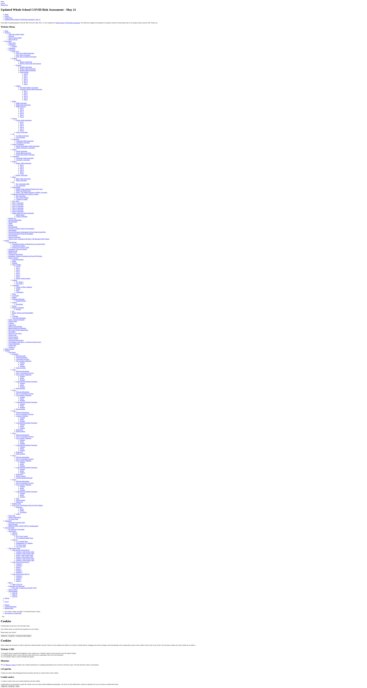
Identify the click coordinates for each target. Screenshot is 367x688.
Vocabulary (23, 512)
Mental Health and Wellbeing (17, 328)
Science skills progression (24, 120)
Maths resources (21, 106)
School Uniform (13, 338)
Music (14, 177)
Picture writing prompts (23, 278)
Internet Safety (12, 321)
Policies (14, 46)
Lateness (11, 323)
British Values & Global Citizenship (23, 213)
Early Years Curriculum (23, 55)
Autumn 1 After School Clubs (25, 552)
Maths (14, 101)
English (14, 58)
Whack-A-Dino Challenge (24, 287)
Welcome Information (22, 371)
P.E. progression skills (22, 184)
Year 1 (26, 75)
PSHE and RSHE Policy (23, 191)
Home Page (4, 5)
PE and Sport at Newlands (16, 529)
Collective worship (21, 199)
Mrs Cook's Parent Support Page (18, 330)
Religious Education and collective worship (25, 194)
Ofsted (10, 223)
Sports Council (12, 589)
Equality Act (12, 218)
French (14, 149)
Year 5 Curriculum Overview (25, 459)
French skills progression (23, 153)
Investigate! (19, 304)
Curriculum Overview (22, 359)
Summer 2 (19, 572)
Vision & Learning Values (16, 34)
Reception (15, 354)
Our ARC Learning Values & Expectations (21, 228)
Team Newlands (9, 528)
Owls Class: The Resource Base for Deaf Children (27, 505)
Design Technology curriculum (25, 148)
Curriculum (11, 50)
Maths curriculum (21, 103)
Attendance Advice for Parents (17, 249)
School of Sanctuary (14, 237)
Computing (15, 139)
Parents (7, 16)
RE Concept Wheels (22, 197)
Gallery (18, 514)
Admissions (11, 44)
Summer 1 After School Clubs (25, 558)
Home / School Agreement (16, 320)
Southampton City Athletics (24, 543)
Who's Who (12, 43)
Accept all (11, 636)
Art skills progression (22, 136)
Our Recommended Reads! (24, 478)
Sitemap (7, 605)
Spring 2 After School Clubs (24, 557)
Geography (15, 156)
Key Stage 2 (20, 283)
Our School (8, 41)
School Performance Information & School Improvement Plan (27, 232)
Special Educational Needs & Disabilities (20, 234)
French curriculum (21, 151)
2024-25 (14, 533)
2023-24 (14, 534)
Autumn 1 (19, 564)
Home (6, 14)
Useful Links (12, 345)
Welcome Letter (21, 356)
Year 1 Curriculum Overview (25, 373)
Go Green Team (13, 519)
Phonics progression (26, 62)
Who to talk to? (13, 39)
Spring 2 (18, 569)
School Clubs (12, 335)
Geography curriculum (23, 160)
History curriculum (21, 175)
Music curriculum (21, 180)
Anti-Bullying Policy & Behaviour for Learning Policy (28, 244)
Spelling (14, 280)
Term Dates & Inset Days (16, 340)
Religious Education (18, 299)
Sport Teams (12, 531)
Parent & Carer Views (15, 333)
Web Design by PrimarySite (13, 613)
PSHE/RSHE (16, 187)
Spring (22, 364)
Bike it (10, 583)
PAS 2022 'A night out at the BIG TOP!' (24, 588)
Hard (17, 290)
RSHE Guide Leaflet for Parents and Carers (29, 189)
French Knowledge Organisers (25, 154)
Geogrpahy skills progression (25, 158)
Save (17, 686)
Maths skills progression (23, 105)
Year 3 (26, 79)
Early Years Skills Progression (25, 53)
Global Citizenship (21, 216)
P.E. (13, 182)
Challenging (19, 292)
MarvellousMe (12, 222)
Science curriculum (22, 132)
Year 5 (26, 82)
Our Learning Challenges (23, 361)
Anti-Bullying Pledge (18, 246)
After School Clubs (14, 548)
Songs (22, 509)
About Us (8, 32)
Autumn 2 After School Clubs (25, 553)
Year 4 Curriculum (17, 208)
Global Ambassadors (14, 517)
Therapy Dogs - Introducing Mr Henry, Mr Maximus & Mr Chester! (28, 239)
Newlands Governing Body (16, 522)
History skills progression (23, 163)
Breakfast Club (12, 251)
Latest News (8, 18)
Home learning (20, 388)
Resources (19, 507)
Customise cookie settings (23, 636)
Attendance (11, 48)
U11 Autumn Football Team (24, 538)
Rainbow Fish (16, 503)
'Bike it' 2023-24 (17, 584)
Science (14, 118)
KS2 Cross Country (22, 536)
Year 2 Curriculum (17, 204)
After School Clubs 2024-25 (20, 562)
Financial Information (14, 220)
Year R (26, 74)
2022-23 (14, 540)
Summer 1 (19, 570)
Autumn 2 (19, 565)
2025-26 (14, 593)
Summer (22, 366)
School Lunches (13, 337)
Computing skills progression (25, 141)
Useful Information (14, 344)
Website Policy (9, 608)
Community (8, 521)
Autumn (22, 362)
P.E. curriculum (20, 185)
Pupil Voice (11, 515)
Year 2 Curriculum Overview (25, 393)
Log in (3, 3)
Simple (18, 289)
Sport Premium (12, 235)
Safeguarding (12, 230)
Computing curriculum (23, 142)
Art (13, 134)
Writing (18, 86)
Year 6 (26, 84)
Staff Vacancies (13, 524)
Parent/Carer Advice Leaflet (20, 247)
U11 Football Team (22, 541)
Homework (19, 430)
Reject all (4, 636)
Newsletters (11, 332)
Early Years (15, 51)
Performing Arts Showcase (16, 586)
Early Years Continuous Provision (26, 56)
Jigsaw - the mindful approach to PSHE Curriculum (31, 192)
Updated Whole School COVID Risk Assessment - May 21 (23, 19)
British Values (20, 215)
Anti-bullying (12, 242)
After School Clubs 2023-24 (20, 574)
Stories (22, 510)
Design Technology (18, 144)
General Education (18, 259)
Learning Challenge (22, 416)
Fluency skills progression (28, 69)
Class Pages (12, 352)
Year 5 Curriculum (17, 209)
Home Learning (13, 258)
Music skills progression (23, 179)
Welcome (11, 36)
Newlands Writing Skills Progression (31, 89)
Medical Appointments (15, 326)
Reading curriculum (26, 67)
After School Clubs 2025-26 (20, 550)
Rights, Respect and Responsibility (22, 313)
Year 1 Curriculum (17, 203)
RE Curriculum (20, 196)
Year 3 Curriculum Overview (25, 414)
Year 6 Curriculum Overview (25, 483)
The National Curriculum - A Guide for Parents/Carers (24, 342)
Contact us (11, 347)
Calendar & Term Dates (15, 254)
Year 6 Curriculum (17, 211)
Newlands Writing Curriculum (29, 87)
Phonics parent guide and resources (30, 63)
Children (7, 350)
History (14, 161)
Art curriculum (20, 137)
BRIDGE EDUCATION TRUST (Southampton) (23, 526)
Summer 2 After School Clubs (25, 560)
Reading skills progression (28, 70)
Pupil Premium (12, 227)
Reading (18, 65)
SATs (17, 498)
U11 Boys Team (21, 545)
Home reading (24, 72)
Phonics (18, 60)
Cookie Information (10, 606)
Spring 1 (18, 567)
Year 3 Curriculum (17, 206)
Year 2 (26, 77)
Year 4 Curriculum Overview (25, 436)
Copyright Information (19, 318)
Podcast (7, 598)
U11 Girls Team (21, 546)
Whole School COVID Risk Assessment (68, 23)
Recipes (18, 309)
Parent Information (21, 357)
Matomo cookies (11, 665)
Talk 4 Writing (16, 264)
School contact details (15, 38)
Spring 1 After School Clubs (24, 555)
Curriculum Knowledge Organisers (26, 381)
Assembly (15, 316)
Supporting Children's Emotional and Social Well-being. (25, 256)
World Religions (21, 301)
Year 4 (26, 81)
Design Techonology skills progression (27, 146)
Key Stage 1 (20, 282)
